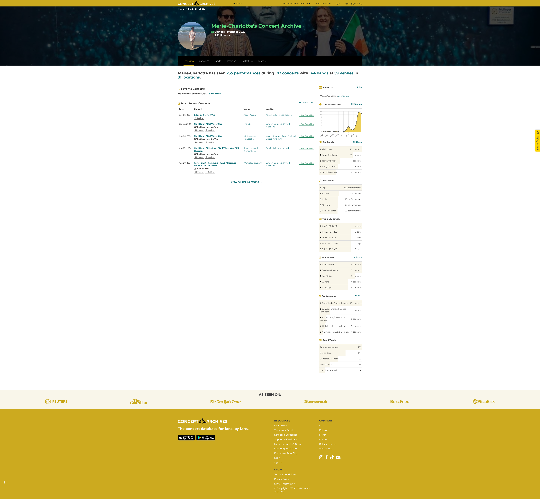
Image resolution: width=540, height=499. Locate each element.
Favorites (231, 61)
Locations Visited (328, 370)
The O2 (247, 124)
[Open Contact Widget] (4, 483)
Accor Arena (250, 115)
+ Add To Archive (307, 115)
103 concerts (287, 73)
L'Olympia (327, 287)
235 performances (243, 73)
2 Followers (222, 35)
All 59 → (358, 257)
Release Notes (327, 444)
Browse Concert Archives (296, 3)
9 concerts (356, 172)
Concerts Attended (329, 358)
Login (337, 3)
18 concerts (355, 155)
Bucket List (247, 61)
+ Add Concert (321, 3)
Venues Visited (327, 364)
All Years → (356, 104)
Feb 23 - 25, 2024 (330, 232)
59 (360, 364)
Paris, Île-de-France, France (279, 115)
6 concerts (356, 264)
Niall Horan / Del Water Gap (208, 124)
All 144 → (357, 142)
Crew (322, 425)
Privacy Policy (281, 479)
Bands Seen (325, 353)
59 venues (344, 73)
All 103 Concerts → (307, 103)
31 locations (189, 77)
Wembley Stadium (253, 163)
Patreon (323, 430)
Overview (189, 61)
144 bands (318, 73)
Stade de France (330, 270)
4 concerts (356, 282)
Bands (217, 61)
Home (181, 9)
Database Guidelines (285, 434)
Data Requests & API (285, 448)
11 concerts (356, 161)
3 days (358, 232)
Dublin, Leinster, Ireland (277, 148)
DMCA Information (284, 483)
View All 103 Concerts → (246, 181)
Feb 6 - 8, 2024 (329, 237)
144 (359, 353)
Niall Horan (327, 149)
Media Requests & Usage (288, 444)
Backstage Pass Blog (286, 453)
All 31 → (358, 295)
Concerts (204, 61)
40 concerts (355, 303)
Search (238, 3)
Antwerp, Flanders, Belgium (335, 332)
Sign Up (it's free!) (353, 3)
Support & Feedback (285, 439)
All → (359, 87)
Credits (323, 439)
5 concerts (356, 276)
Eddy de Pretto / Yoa (204, 115)
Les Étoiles (327, 276)
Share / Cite (537, 142)
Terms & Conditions (285, 474)
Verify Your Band (283, 430)
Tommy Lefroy (329, 161)
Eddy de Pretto (329, 166)
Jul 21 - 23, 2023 (329, 249)
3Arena (325, 282)
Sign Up (278, 462)
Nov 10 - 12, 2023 (330, 243)
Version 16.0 (325, 448)
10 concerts (355, 166)
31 (360, 370)
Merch (322, 434)
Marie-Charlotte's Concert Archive (256, 26)
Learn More (214, 93)
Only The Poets (329, 172)
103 (359, 358)
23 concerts (355, 149)
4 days (358, 226)
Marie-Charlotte (196, 9)
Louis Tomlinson (330, 155)
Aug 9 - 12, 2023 (329, 226)
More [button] (261, 61)
